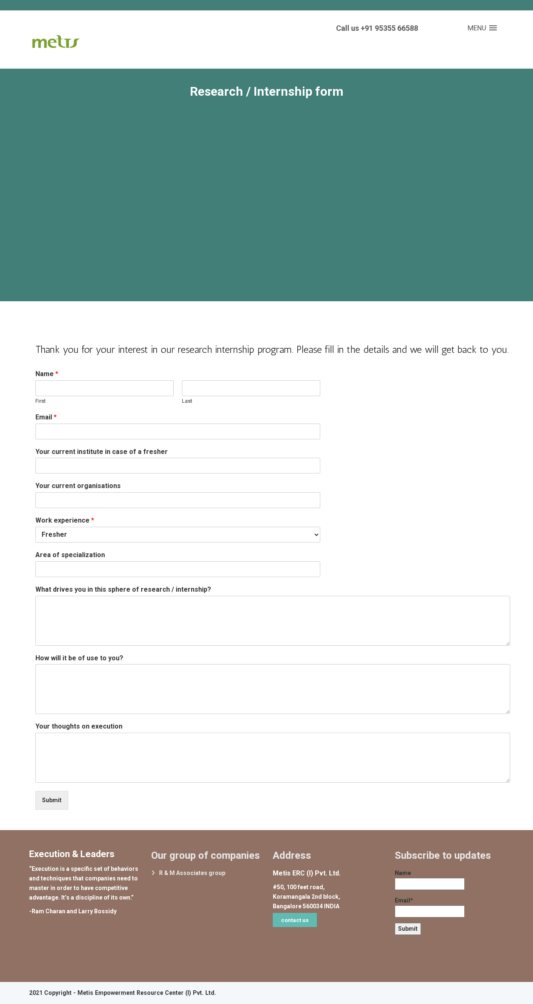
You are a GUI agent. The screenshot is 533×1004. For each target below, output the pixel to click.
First (40, 401)
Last (187, 401)
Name (46, 374)
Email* (404, 900)
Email (46, 417)
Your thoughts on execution (78, 726)
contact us (295, 920)
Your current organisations (78, 486)
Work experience (64, 520)
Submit (52, 800)
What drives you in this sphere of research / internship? (123, 589)
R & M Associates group (192, 873)
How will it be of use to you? (79, 658)
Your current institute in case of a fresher (101, 452)
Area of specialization (70, 555)
